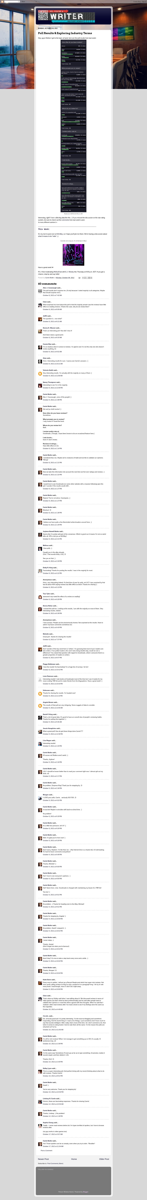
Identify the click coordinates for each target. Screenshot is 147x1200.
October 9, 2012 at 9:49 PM (52, 854)
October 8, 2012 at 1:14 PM (52, 448)
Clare (45, 302)
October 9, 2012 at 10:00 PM (53, 919)
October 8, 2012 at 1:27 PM (52, 489)
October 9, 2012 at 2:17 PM (52, 776)
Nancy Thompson (49, 382)
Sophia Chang (48, 1122)
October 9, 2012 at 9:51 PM (52, 895)
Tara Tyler (46, 594)
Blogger (85, 1192)
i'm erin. (46, 1016)
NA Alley (60, 234)
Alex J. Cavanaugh (50, 288)
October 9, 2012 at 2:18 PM (52, 788)
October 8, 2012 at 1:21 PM (52, 462)
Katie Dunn (47, 979)
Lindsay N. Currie (49, 1098)
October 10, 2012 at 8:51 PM (53, 1076)
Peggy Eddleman (49, 664)
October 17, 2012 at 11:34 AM (53, 1146)
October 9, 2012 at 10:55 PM (53, 989)
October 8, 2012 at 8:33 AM (52, 337)
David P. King (48, 714)
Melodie (46, 634)
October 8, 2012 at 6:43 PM (52, 627)
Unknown (46, 690)
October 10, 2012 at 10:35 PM (53, 1092)
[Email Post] (79, 278)
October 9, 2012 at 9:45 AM (52, 722)
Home (74, 1159)
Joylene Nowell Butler (51, 531)
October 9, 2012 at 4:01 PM (52, 800)
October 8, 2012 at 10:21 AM (53, 364)
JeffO (45, 316)
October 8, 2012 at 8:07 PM (52, 657)
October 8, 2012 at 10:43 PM (53, 684)
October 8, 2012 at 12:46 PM (53, 388)
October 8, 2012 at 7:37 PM (52, 639)
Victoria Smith (48, 370)
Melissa (46, 545)
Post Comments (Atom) (55, 1163)
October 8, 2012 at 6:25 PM (52, 599)
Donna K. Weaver (49, 328)
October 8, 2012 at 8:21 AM (52, 321)
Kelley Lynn (47, 1068)
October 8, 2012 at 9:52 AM (52, 351)
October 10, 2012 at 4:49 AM (53, 1009)
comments (65, 220)
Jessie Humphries (49, 728)
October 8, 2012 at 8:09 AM (52, 309)
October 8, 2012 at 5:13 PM (52, 587)
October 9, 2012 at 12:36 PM (53, 734)
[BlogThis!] (85, 278)
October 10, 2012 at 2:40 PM (53, 1062)
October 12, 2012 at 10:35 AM (53, 1104)
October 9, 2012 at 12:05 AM (53, 708)
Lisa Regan (47, 740)
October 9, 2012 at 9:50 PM (52, 866)
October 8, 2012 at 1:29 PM (52, 525)
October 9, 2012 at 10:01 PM (53, 931)
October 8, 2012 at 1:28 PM (52, 513)
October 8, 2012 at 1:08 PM (52, 400)
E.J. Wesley (69, 272)
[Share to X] (87, 278)
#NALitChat (58, 272)
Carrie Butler (47, 394)
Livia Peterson (48, 676)
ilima (44, 358)
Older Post (104, 1159)
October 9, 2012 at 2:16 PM (52, 762)
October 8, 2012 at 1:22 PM (52, 475)
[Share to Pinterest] (91, 278)
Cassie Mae (47, 344)
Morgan (46, 795)
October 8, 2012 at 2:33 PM (52, 561)
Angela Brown (48, 702)
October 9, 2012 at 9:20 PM (52, 828)
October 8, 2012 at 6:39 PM (52, 613)
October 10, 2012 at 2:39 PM (53, 1044)
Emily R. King (48, 567)
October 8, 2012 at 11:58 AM (53, 376)
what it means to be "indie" (47, 236)
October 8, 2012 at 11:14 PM (53, 696)
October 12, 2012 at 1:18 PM (53, 1116)
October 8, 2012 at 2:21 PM (52, 539)
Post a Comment (46, 1150)
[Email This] (83, 278)
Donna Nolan (48, 606)
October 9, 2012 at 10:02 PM (53, 961)
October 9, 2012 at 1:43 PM (52, 746)
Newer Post (43, 1159)
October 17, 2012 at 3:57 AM (53, 1134)
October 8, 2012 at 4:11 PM (52, 573)
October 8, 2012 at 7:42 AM (52, 295)
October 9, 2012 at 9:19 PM (52, 816)
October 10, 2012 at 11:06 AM (53, 1029)
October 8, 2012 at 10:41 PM (53, 670)
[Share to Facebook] (89, 278)
